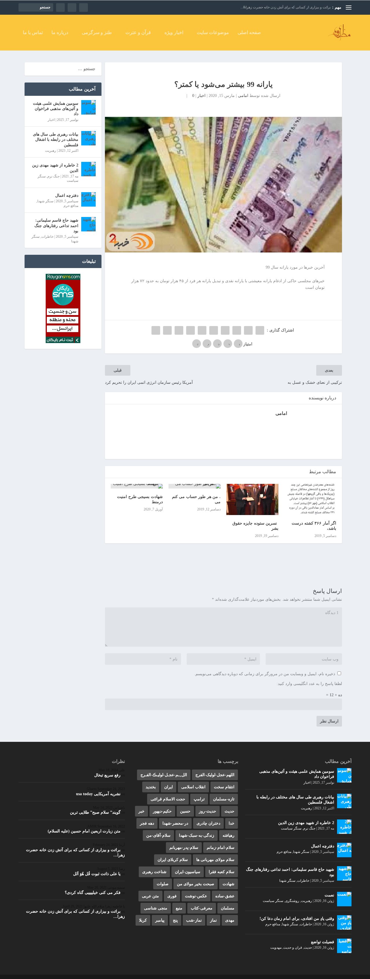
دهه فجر (147, 823)
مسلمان (227, 908)
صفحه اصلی (249, 32)
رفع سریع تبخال (107, 775)
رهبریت (50, 151)
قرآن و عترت (138, 32)
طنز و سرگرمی (97, 32)
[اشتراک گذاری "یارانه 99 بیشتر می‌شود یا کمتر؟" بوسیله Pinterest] (213, 330)
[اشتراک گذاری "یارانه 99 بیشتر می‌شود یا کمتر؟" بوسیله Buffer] (190, 330)
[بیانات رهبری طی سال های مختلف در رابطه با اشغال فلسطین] (88, 138)
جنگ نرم (53, 176)
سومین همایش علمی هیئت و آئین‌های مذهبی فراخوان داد (55, 108)
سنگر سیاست (291, 828)
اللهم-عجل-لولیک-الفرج (214, 775)
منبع (179, 908)
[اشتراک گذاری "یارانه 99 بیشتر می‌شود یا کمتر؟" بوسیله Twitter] (248, 330)
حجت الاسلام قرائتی (168, 799)
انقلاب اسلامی (193, 787)
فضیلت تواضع (322, 942)
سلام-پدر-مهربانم (183, 847)
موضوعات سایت (213, 32)
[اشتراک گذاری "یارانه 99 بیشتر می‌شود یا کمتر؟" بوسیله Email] (167, 330)
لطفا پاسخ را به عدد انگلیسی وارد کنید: (309, 684)
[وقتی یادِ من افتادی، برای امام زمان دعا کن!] (344, 922)
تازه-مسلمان (223, 799)
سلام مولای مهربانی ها (215, 860)
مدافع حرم (71, 206)
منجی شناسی (155, 908)
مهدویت (276, 948)
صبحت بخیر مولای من (195, 884)
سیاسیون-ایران (187, 872)
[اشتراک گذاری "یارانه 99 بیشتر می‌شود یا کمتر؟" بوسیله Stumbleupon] (179, 330)
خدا (231, 823)
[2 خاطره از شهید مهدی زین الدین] (88, 169)
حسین (185, 811)
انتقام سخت (224, 787)
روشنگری (292, 901)
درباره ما (59, 32)
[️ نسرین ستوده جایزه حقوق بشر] (252, 499)
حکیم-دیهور (162, 811)
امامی (243, 95)
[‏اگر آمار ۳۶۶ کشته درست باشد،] (310, 499)
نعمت (329, 895)
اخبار (201, 95)
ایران (168, 787)
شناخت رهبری (154, 872)
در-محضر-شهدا (175, 823)
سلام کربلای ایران (173, 860)
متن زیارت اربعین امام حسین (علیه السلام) (84, 831)
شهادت (228, 884)
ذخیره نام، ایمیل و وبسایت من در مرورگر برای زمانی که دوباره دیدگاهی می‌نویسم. (264, 674)
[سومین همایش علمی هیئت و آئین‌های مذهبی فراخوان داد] (88, 107)
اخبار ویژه (173, 32)
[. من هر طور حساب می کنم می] (195, 486)
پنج (175, 920)
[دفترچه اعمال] (88, 199)
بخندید (151, 787)
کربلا (143, 920)
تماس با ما (33, 32)
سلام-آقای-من (158, 835)
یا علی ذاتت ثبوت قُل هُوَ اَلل (97, 874)
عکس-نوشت (196, 896)
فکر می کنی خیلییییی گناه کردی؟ (93, 892)
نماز (213, 920)
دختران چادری (208, 823)
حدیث (308, 948)
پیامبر (159, 920)
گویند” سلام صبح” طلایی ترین (95, 812)
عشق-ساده (224, 896)
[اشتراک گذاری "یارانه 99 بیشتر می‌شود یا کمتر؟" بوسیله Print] (156, 330)
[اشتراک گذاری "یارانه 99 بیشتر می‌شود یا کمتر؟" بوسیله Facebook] (260, 330)
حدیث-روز (207, 811)
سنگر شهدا (45, 201)
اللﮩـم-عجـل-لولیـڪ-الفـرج (163, 775)
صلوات (163, 884)
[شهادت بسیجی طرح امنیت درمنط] (137, 486)
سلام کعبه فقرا (221, 872)
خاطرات (47, 237)
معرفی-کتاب (201, 908)
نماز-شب (194, 920)
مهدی (229, 920)
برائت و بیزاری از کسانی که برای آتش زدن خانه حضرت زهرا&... (285, 7)
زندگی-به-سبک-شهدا (196, 835)
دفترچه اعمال (66, 195)
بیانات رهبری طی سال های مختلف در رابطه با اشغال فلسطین (55, 139)
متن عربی (150, 896)
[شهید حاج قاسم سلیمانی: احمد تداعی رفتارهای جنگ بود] (88, 224)
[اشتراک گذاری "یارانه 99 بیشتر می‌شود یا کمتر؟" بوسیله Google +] (237, 330)
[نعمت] (344, 899)
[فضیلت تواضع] (344, 946)
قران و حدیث (292, 948)
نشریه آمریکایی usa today (98, 794)
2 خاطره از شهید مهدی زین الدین (55, 168)
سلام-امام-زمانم (220, 847)
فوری (172, 896)
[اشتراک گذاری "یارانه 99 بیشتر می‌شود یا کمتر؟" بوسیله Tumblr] (225, 330)
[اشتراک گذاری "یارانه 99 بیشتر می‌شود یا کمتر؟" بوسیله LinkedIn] (202, 330)
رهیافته (228, 835)
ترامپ (199, 799)
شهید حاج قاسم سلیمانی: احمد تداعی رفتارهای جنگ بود (56, 225)
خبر (141, 811)
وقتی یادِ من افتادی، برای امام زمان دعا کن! (297, 918)
